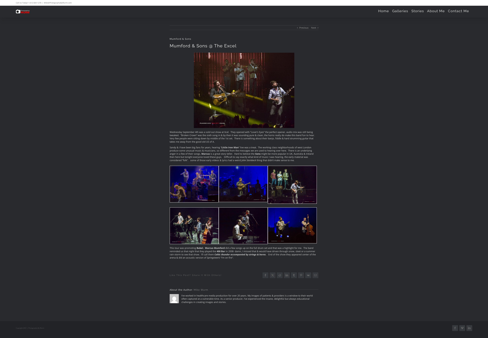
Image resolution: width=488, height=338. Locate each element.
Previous (304, 27)
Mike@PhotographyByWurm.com (58, 3)
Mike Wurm (201, 289)
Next (313, 27)
